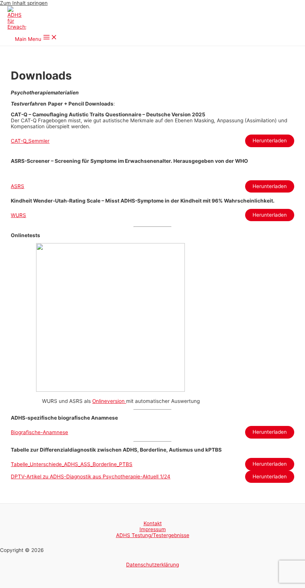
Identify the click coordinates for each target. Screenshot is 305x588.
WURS (18, 215)
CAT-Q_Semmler (30, 141)
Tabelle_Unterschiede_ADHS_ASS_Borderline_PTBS (71, 464)
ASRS (17, 186)
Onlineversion (109, 401)
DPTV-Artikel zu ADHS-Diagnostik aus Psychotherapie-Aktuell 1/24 (90, 476)
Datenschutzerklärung (152, 565)
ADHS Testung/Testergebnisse (152, 535)
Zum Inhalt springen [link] (24, 3)
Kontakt (153, 523)
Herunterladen (270, 140)
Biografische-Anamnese (39, 432)
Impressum (152, 529)
